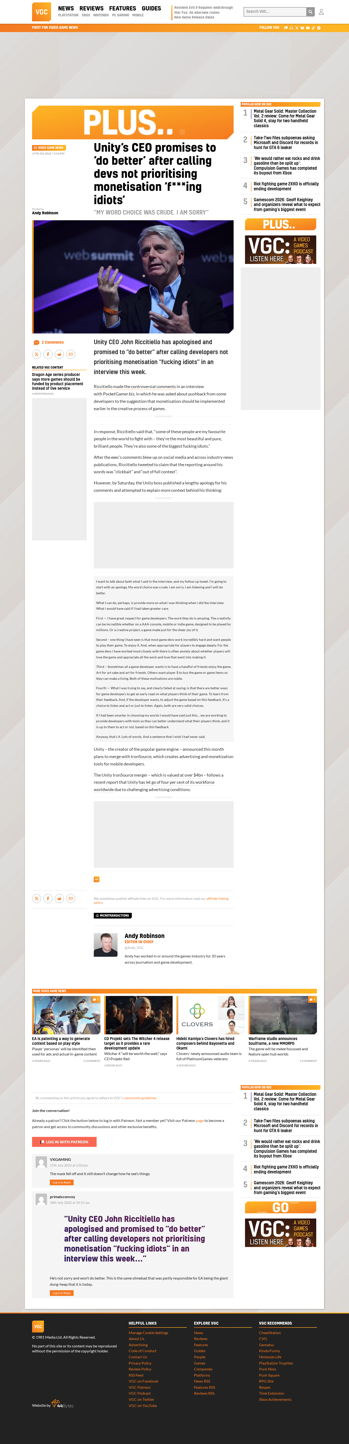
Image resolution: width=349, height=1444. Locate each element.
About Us (136, 1338)
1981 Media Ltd (49, 1337)
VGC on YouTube (143, 1405)
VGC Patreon (140, 1387)
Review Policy (140, 1369)
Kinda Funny (269, 1350)
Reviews (92, 9)
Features (122, 9)
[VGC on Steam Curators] (319, 27)
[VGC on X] (297, 27)
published (172, 482)
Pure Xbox (267, 1369)
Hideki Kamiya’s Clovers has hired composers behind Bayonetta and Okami (205, 1043)
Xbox (86, 15)
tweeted (145, 464)
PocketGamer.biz (118, 393)
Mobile (138, 15)
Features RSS (204, 1387)
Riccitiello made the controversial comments (135, 386)
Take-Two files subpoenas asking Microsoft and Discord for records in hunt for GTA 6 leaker (286, 143)
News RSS (202, 1381)
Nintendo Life (270, 1357)
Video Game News (50, 147)
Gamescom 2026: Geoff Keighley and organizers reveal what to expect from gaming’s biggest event (287, 205)
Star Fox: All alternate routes (197, 12)
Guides (151, 9)
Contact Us (138, 1357)
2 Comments (53, 342)
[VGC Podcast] (291, 27)
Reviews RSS (204, 1393)
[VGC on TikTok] (313, 27)
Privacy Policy (140, 1363)
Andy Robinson (45, 213)
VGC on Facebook (143, 1381)
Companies (203, 1369)
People (199, 1357)
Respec (265, 1387)
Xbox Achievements (275, 1399)
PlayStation (68, 15)
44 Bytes (62, 1403)
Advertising (138, 1344)
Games (199, 1363)
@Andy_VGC (134, 948)
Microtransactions (114, 915)
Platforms (202, 1375)
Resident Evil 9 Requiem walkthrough (203, 7)
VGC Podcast (140, 1393)
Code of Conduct (142, 1350)
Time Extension (271, 1393)
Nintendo (101, 15)
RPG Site (266, 1381)
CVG (263, 1338)
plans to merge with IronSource (122, 756)
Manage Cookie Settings (148, 1332)
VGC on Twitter (141, 1399)
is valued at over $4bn (183, 775)
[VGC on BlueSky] (302, 27)
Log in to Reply (62, 1182)
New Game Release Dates (194, 17)
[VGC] (41, 11)
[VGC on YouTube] (308, 27)
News (66, 9)
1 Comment (91, 1061)
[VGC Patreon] (286, 27)
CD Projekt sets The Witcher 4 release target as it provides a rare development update (137, 1043)
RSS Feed (136, 1375)
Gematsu (266, 1344)
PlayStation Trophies (276, 1363)
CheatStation (270, 1332)
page (200, 1120)
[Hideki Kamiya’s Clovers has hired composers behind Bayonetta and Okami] (210, 1015)
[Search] (310, 12)
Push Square (269, 1375)
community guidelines (140, 1098)
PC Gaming (120, 15)
